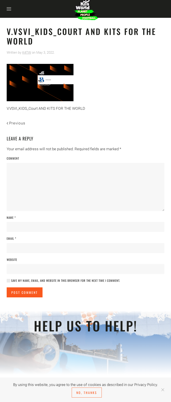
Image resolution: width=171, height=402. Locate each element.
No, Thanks (86, 392)
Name (11, 217)
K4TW (26, 53)
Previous (17, 123)
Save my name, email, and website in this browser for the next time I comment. (65, 280)
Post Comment (24, 292)
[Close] (162, 389)
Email (11, 238)
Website (12, 260)
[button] (9, 9)
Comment (13, 158)
